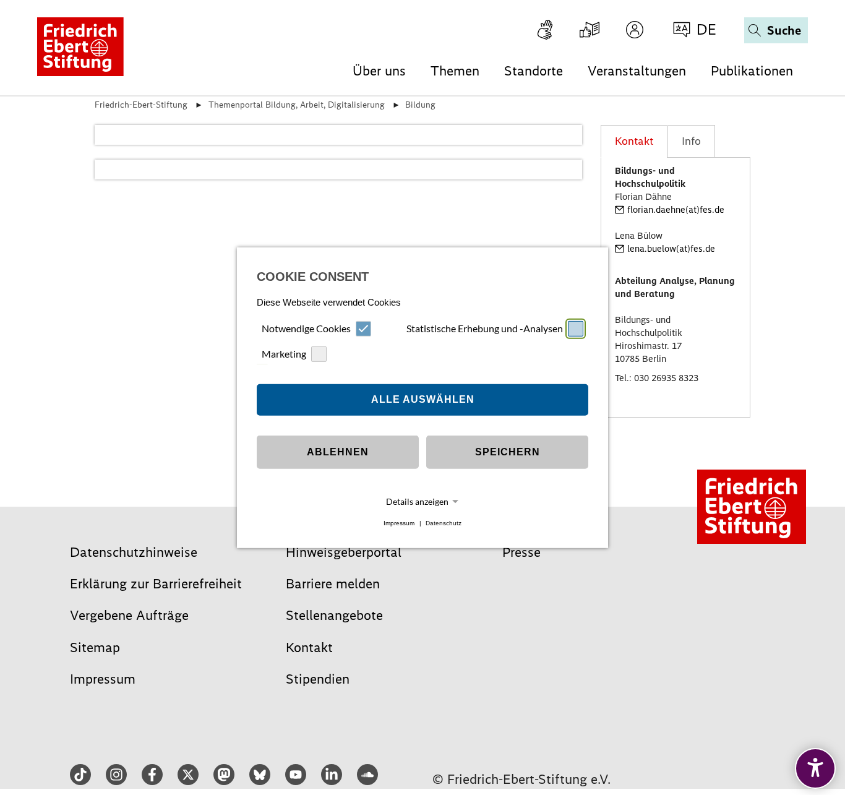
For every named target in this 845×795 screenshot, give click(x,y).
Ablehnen (338, 452)
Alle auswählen (422, 399)
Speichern (507, 452)
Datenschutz (443, 523)
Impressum (399, 523)
